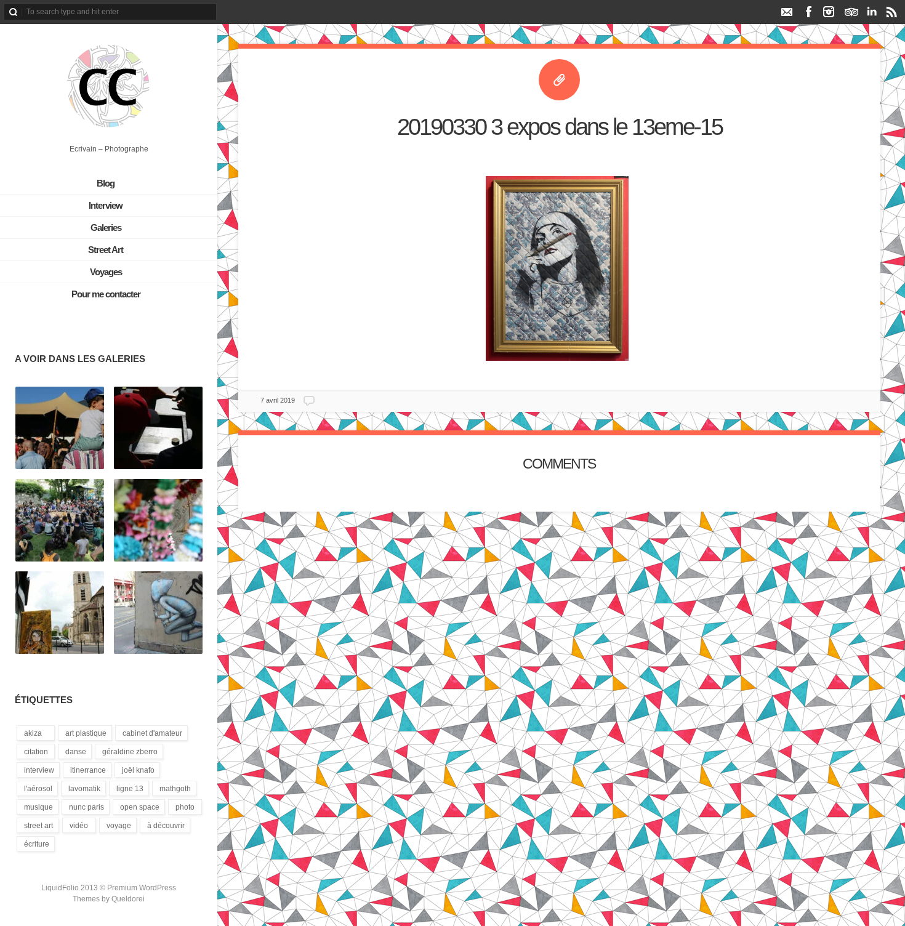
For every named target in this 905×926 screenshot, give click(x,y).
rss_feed (892, 12)
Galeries (105, 227)
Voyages (106, 272)
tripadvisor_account (851, 12)
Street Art (105, 249)
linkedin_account (871, 12)
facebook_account (808, 12)
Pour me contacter (105, 294)
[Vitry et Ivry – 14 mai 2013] (59, 613)
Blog (106, 183)
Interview (106, 205)
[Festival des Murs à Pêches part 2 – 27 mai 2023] (59, 521)
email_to (786, 12)
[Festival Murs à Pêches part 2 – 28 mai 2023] (59, 428)
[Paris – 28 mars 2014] (158, 613)
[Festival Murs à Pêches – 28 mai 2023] (158, 428)
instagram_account (829, 12)
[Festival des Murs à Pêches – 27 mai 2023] (158, 521)
